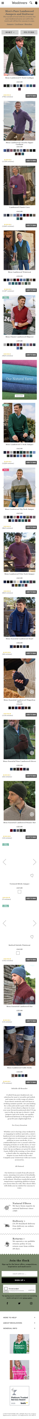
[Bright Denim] (24, 646)
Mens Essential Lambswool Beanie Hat (19, 822)
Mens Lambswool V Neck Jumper (19, 444)
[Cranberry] (19, 154)
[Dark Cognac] (16, 1075)
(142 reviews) (7, 960)
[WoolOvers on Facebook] (7, 1303)
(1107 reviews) (8, 291)
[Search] (31, 3)
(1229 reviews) (8, 463)
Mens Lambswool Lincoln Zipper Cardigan (19, 143)
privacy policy (27, 1298)
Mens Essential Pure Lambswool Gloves (19, 761)
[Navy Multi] (19, 891)
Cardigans (19, 24)
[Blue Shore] (18, 85)
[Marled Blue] (9, 283)
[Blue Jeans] (21, 456)
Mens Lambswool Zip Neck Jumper (19, 509)
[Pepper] (13, 1075)
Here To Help (10, 1317)
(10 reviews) (7, 838)
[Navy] (21, 85)
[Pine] (8, 85)
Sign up (19, 1280)
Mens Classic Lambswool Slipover (20, 337)
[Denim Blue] (19, 1014)
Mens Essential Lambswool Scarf (19, 639)
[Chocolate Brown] (13, 708)
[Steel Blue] (24, 582)
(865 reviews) (7, 528)
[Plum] (16, 520)
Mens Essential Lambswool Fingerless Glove (19, 701)
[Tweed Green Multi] (18, 953)
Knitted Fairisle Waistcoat (19, 945)
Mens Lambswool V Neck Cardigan (19, 78)
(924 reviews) (7, 355)
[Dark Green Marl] (26, 283)
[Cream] (18, 582)
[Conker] (14, 646)
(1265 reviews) (8, 226)
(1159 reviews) (8, 161)
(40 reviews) (7, 654)
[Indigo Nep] (34, 344)
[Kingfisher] (13, 283)
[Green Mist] (29, 283)
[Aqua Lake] (31, 85)
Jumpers (10, 24)
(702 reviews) (7, 96)
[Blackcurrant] (34, 85)
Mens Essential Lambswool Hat (19, 1006)
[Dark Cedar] (21, 452)
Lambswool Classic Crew (19, 207)
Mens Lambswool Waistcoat (19, 272)
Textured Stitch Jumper (19, 884)
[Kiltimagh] (24, 452)
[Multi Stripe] (27, 517)
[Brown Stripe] (26, 708)
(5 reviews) (6, 899)
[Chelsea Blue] (27, 85)
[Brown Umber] (16, 154)
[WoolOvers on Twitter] (19, 1303)
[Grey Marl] (11, 85)
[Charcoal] (5, 85)
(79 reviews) (7, 1083)
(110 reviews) (7, 715)
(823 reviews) (7, 593)
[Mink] (34, 215)
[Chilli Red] (19, 708)
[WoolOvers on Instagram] (31, 1303)
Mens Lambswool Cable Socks (19, 1068)
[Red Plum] (19, 89)
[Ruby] (27, 215)
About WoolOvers (12, 1323)
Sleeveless (28, 24)
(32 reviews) (7, 776)
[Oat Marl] (24, 85)
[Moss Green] (27, 646)
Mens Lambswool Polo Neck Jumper (19, 574)
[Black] (14, 85)
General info (10, 1328)
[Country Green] (16, 585)
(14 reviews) (7, 1022)
